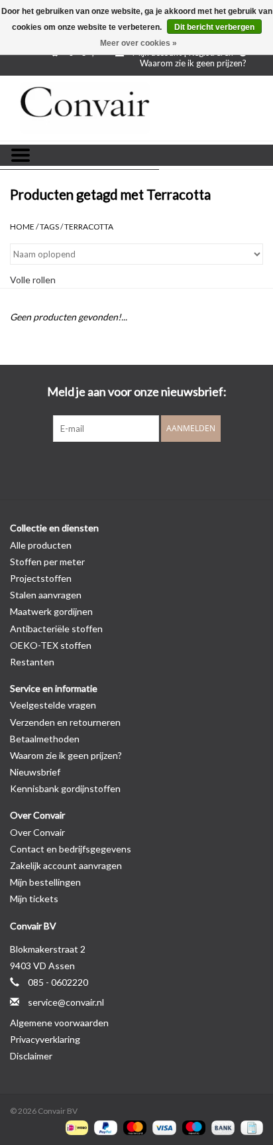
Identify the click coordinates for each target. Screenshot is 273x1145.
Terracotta (88, 227)
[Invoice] (249, 1127)
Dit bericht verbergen (214, 27)
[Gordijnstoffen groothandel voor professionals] (136, 108)
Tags (49, 227)
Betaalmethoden (45, 738)
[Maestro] (192, 1127)
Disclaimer (31, 1055)
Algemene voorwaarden (59, 1022)
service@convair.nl (66, 1002)
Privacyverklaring (45, 1039)
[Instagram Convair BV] (159, 469)
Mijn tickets (34, 898)
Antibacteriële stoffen (56, 628)
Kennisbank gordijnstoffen (65, 788)
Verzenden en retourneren (65, 722)
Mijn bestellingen (45, 882)
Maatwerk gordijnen (51, 611)
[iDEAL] (75, 1127)
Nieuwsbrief (35, 771)
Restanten (32, 661)
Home (22, 227)
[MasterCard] (133, 1127)
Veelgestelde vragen (53, 704)
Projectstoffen (41, 578)
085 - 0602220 (58, 982)
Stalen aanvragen (46, 594)
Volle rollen (33, 279)
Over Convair (37, 832)
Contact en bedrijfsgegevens (70, 848)
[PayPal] (104, 1127)
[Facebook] (113, 469)
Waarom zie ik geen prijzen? (193, 63)
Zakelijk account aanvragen (66, 865)
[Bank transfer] (221, 1127)
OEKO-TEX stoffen (50, 645)
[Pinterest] (136, 469)
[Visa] (162, 1127)
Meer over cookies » (138, 43)
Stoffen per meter (47, 561)
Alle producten (41, 545)
